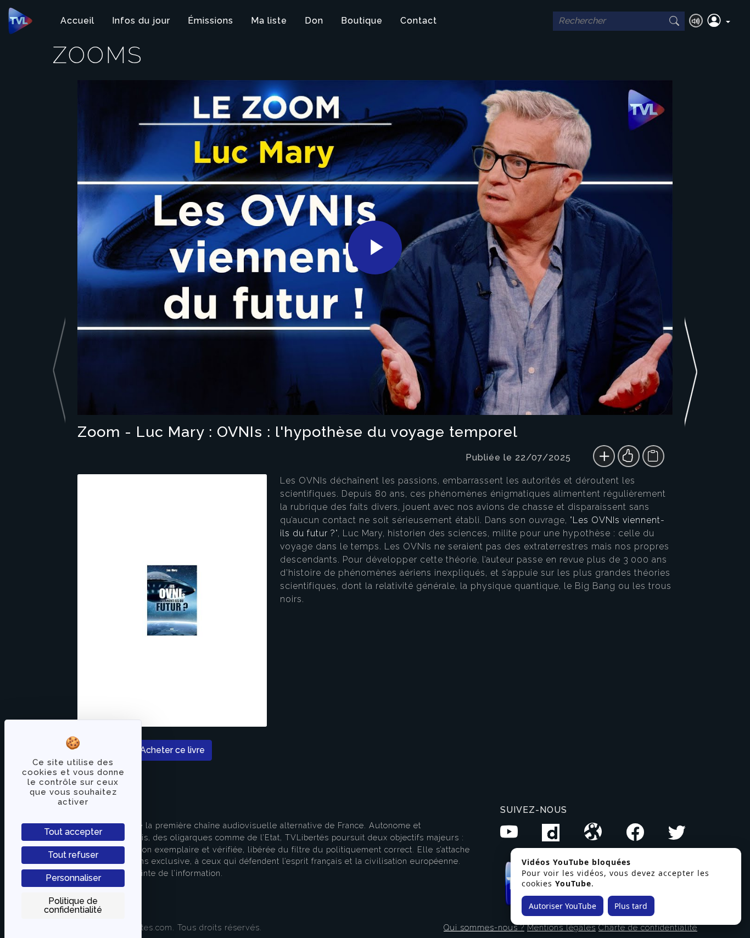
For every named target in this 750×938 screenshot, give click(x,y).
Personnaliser (73, 878)
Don (314, 20)
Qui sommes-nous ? (484, 927)
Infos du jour (141, 20)
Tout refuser (73, 855)
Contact (418, 20)
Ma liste (269, 20)
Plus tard (630, 906)
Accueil (77, 20)
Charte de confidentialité (647, 927)
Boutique (362, 20)
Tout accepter (73, 832)
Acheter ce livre (172, 750)
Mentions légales (561, 927)
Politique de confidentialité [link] (73, 905)
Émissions (210, 20)
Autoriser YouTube (562, 906)
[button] (719, 21)
